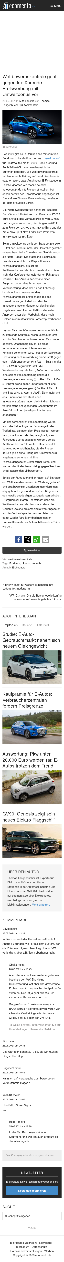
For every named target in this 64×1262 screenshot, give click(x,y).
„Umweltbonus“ (51, 158)
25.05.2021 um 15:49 (13, 1072)
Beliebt (27, 625)
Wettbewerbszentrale (20, 559)
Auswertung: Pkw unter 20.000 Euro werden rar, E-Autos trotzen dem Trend (30, 759)
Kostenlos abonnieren (32, 1190)
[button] (18, 539)
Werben (49, 1251)
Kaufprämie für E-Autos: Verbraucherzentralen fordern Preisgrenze (27, 699)
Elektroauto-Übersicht (23, 1242)
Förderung (15, 563)
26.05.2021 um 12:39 (13, 933)
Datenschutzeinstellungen (26, 1251)
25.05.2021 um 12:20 (20, 1126)
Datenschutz (39, 1247)
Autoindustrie (26, 101)
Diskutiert (42, 625)
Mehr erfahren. (41, 904)
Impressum (22, 1247)
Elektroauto (18, 567)
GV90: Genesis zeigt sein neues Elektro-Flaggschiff (28, 816)
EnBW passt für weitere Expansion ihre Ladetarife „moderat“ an (27, 586)
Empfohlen (10, 625)
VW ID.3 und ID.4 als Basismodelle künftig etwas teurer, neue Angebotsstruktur (35, 597)
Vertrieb (36, 563)
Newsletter (33, 550)
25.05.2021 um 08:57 (13, 1099)
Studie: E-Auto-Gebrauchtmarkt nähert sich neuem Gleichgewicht (31, 640)
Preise (26, 563)
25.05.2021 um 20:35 (13, 1045)
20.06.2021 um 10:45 (20, 969)
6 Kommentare (29, 105)
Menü (58, 5)
